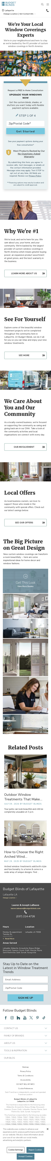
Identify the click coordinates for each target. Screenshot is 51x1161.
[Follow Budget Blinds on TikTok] (44, 1018)
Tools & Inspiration (15, 1050)
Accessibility (25, 1080)
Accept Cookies (25, 1156)
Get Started (25, 131)
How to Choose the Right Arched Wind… (23, 854)
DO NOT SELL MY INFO (25, 1084)
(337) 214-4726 (47, 10)
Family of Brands (14, 1035)
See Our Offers (24, 522)
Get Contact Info (26, 14)
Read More (9, 939)
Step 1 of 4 (27, 116)
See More (24, 355)
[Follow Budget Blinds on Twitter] (31, 1018)
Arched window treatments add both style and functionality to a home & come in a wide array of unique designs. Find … (25, 869)
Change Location (9, 898)
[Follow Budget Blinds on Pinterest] (37, 1018)
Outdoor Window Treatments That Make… (23, 796)
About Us (9, 1043)
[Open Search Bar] (42, 4)
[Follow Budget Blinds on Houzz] (18, 1018)
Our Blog (9, 1058)
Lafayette (9, 10)
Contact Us (11, 1028)
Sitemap (25, 1067)
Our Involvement (24, 447)
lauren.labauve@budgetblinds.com (25, 908)
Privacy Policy (35, 176)
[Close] (47, 1129)
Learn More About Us (24, 273)
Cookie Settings (15, 1150)
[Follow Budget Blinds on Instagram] (12, 1018)
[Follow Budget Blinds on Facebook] (5, 1018)
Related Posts (25, 747)
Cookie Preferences (25, 1088)
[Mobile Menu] (47, 4)
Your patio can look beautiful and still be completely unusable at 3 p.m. (23, 810)
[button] (10, 14)
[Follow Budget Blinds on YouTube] (25, 1018)
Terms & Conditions (25, 1076)
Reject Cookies (35, 1150)
